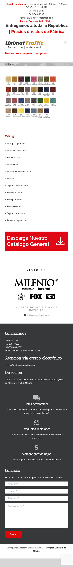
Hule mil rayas (13, 157)
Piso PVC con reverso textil (19, 171)
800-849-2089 (36, 14)
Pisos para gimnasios (16, 143)
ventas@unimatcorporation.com (36, 17)
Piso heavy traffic (15, 206)
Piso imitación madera (17, 150)
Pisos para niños (14, 199)
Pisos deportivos (14, 192)
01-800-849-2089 (14, 347)
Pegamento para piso (16, 220)
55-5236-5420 (36, 7)
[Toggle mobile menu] (66, 43)
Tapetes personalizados (18, 185)
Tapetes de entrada (16, 213)
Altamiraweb (44, 315)
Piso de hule (13, 164)
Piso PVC (11, 178)
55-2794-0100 (36, 10)
